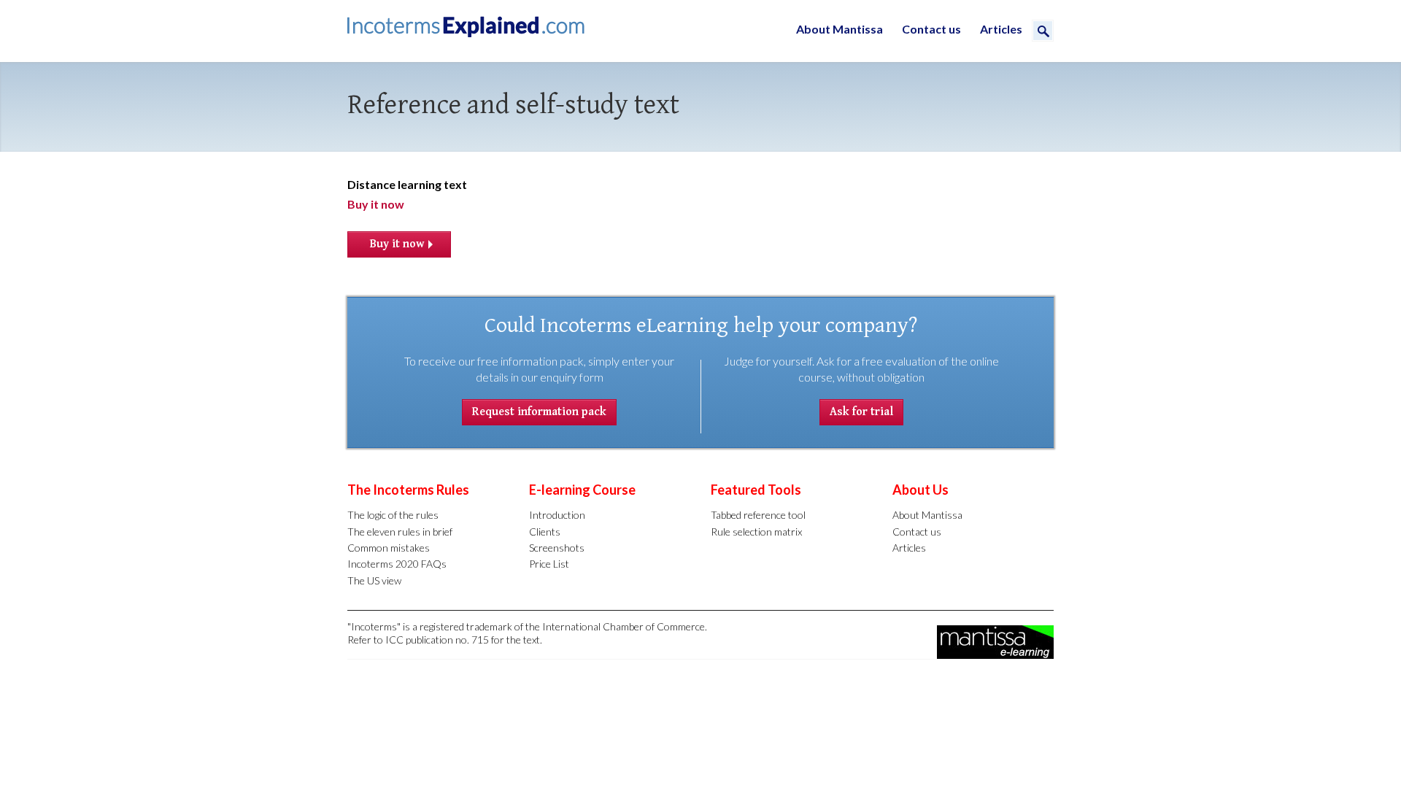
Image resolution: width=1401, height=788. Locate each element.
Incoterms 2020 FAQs (397, 563)
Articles (1001, 29)
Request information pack (539, 412)
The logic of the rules (393, 515)
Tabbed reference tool (758, 515)
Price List (549, 563)
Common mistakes (388, 547)
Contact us (931, 29)
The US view (374, 580)
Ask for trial (861, 412)
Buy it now (375, 204)
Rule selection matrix (756, 531)
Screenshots (556, 547)
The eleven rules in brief (399, 531)
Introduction (557, 515)
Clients (544, 531)
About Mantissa (839, 29)
